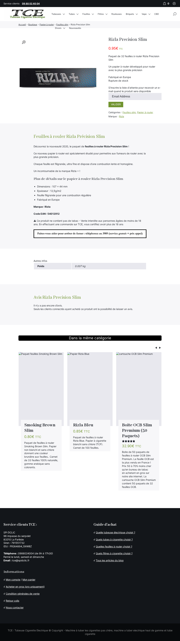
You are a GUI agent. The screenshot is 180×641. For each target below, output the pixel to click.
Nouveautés (75, 28)
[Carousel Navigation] (89, 348)
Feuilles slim (129, 112)
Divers (58, 28)
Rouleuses (116, 14)
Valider (116, 104)
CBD (156, 14)
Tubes (72, 14)
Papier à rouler (145, 112)
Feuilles (86, 14)
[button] (23, 42)
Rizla (121, 116)
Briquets (130, 14)
